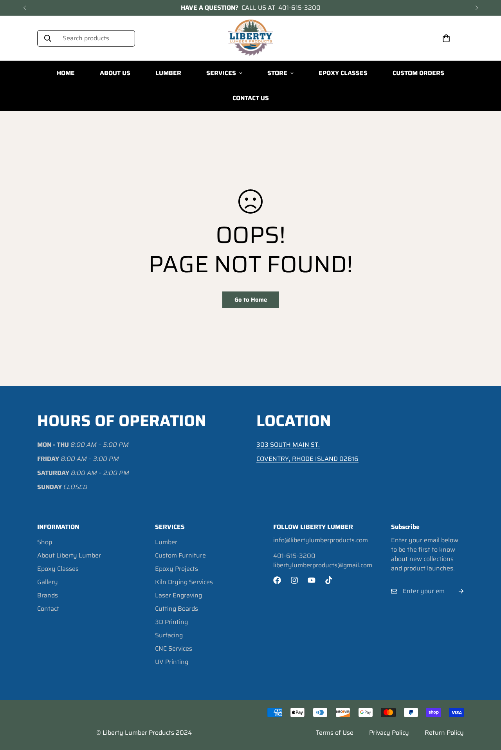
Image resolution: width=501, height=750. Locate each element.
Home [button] (66, 73)
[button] (446, 38)
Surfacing (169, 635)
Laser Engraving (178, 595)
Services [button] (221, 73)
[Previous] (24, 8)
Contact (48, 608)
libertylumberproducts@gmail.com (322, 565)
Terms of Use (334, 732)
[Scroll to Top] (486, 707)
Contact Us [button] (250, 98)
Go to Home (250, 299)
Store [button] (277, 73)
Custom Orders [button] (418, 73)
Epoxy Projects (176, 569)
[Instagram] (294, 580)
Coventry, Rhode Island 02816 (307, 459)
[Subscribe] (455, 591)
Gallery (47, 582)
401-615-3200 (299, 8)
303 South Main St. (288, 445)
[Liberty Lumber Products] (250, 38)
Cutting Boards (176, 608)
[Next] (476, 8)
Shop (44, 542)
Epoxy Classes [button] (343, 73)
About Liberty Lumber (69, 555)
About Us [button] (115, 73)
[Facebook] (277, 580)
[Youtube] (311, 580)
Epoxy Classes (58, 569)
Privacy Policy (389, 732)
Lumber (166, 542)
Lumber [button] (168, 73)
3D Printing (171, 622)
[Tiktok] (329, 580)
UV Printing (171, 662)
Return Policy (444, 732)
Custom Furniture (180, 555)
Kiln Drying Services (184, 582)
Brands (47, 595)
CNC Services (173, 648)
